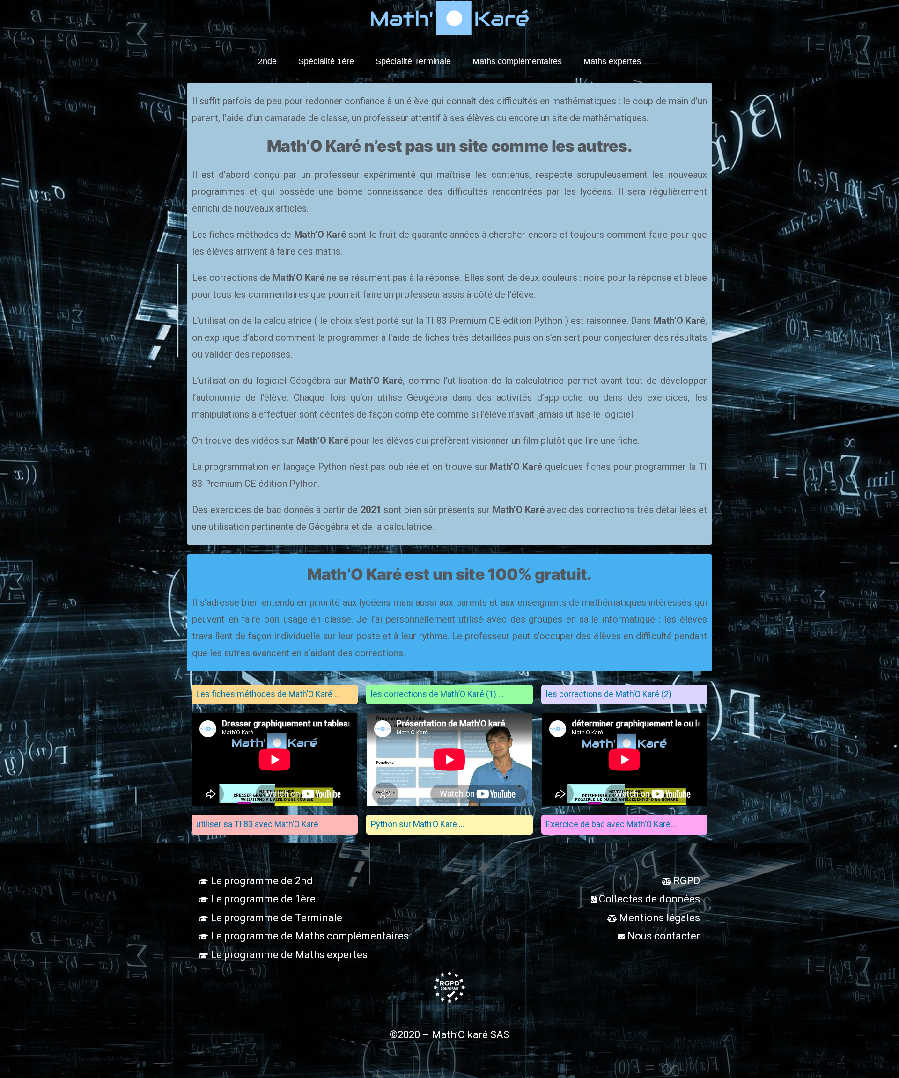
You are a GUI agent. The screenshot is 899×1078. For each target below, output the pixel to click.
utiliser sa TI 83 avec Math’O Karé (257, 824)
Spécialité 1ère (326, 61)
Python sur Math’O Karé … (417, 824)
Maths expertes (612, 61)
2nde (267, 61)
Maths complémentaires (517, 61)
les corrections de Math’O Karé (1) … (437, 694)
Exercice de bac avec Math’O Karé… (611, 824)
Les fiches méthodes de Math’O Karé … (268, 694)
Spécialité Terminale (413, 61)
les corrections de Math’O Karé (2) (608, 694)
